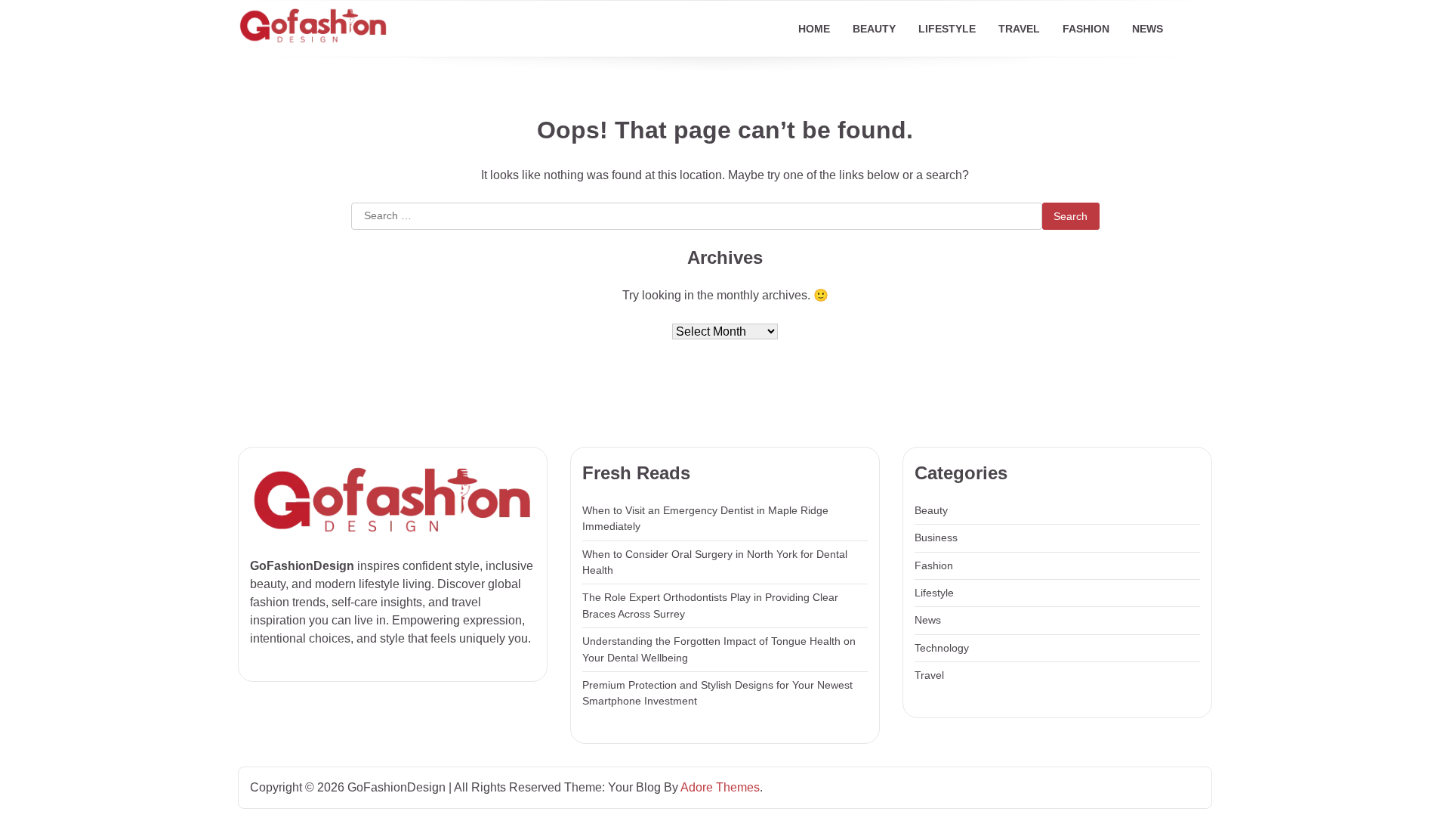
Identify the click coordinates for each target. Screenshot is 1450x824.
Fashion (1086, 29)
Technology (942, 648)
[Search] (1200, 28)
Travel (1019, 29)
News (1147, 29)
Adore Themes (720, 787)
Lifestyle (947, 29)
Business (936, 537)
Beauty (874, 29)
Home (814, 29)
